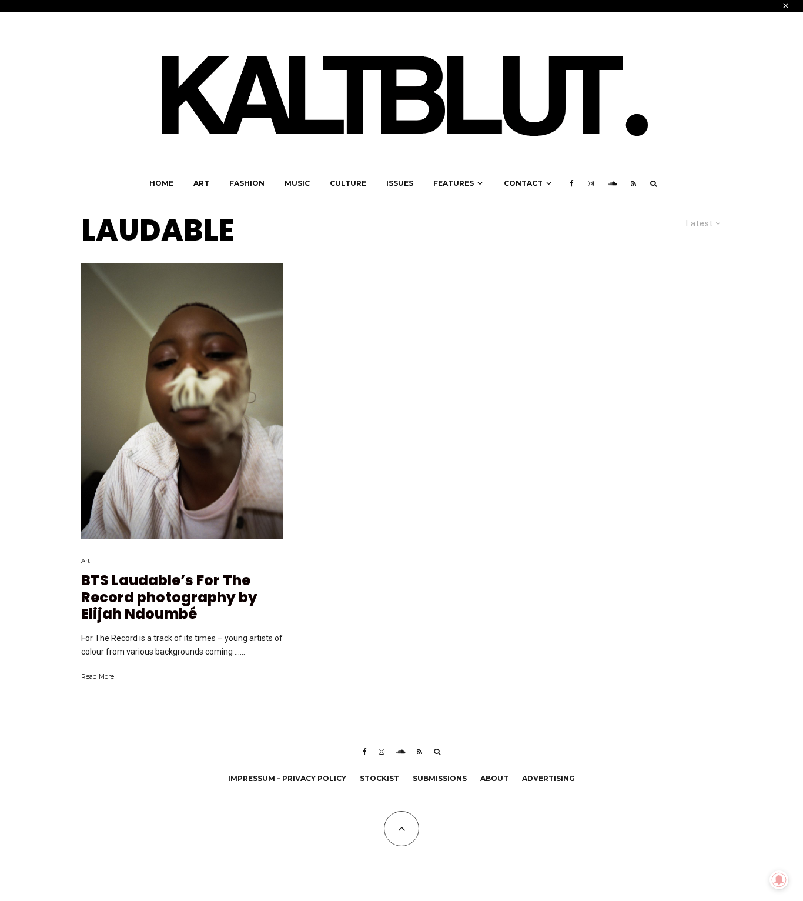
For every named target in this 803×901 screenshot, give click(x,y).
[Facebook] (572, 183)
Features (453, 183)
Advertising (548, 778)
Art (201, 183)
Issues (399, 183)
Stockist (379, 778)
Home (161, 183)
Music (297, 183)
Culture (348, 183)
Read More (97, 676)
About (494, 778)
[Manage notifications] (778, 879)
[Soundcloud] (612, 183)
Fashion (247, 183)
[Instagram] (591, 183)
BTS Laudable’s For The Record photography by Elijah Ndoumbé (169, 597)
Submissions (440, 778)
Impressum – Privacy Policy (287, 778)
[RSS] (633, 183)
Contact (523, 183)
